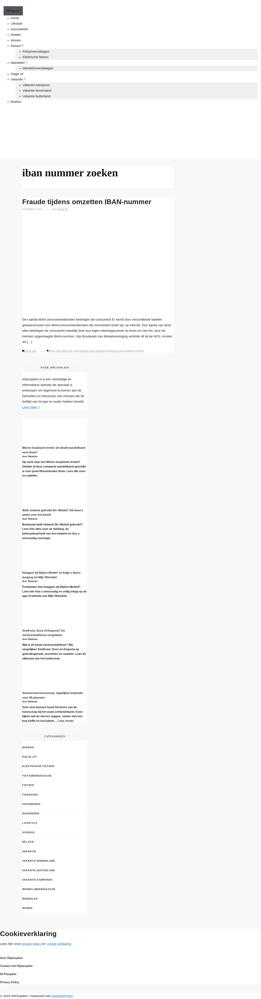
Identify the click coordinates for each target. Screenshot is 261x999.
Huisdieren (30, 813)
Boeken (16, 101)
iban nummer (81, 351)
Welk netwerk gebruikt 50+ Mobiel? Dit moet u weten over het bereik (52, 512)
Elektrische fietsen (35, 57)
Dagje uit (17, 74)
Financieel (30, 351)
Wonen (16, 40)
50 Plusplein (8, 974)
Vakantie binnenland (37, 90)
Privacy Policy (9, 982)
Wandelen (18, 63)
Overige (28, 832)
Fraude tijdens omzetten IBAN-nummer (86, 202)
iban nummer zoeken (131, 351)
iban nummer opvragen (104, 351)
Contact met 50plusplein (16, 965)
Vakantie (17, 79)
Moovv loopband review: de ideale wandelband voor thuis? (53, 450)
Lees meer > (31, 407)
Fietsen (16, 46)
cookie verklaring (59, 944)
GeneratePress (62, 996)
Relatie (16, 35)
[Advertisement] (130, 134)
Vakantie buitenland (36, 96)
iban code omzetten (61, 351)
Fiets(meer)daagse (36, 51)
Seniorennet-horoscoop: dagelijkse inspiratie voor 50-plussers (52, 695)
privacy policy (31, 944)
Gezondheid (19, 29)
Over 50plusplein (11, 957)
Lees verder (66, 720)
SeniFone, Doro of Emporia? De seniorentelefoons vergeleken (43, 633)
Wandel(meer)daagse (38, 68)
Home (15, 18)
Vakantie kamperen (36, 85)
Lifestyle (16, 23)
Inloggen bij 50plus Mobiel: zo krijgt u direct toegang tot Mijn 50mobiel (51, 575)
